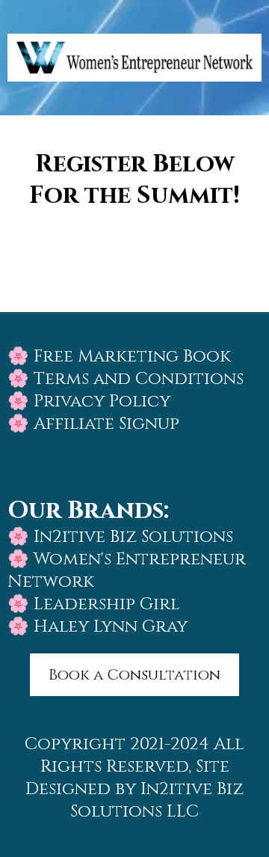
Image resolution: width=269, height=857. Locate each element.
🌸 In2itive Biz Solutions (120, 537)
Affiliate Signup (106, 424)
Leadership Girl (107, 604)
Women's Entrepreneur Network (126, 571)
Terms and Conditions (136, 379)
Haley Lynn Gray (111, 626)
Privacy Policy (102, 401)
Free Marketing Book (132, 356)
